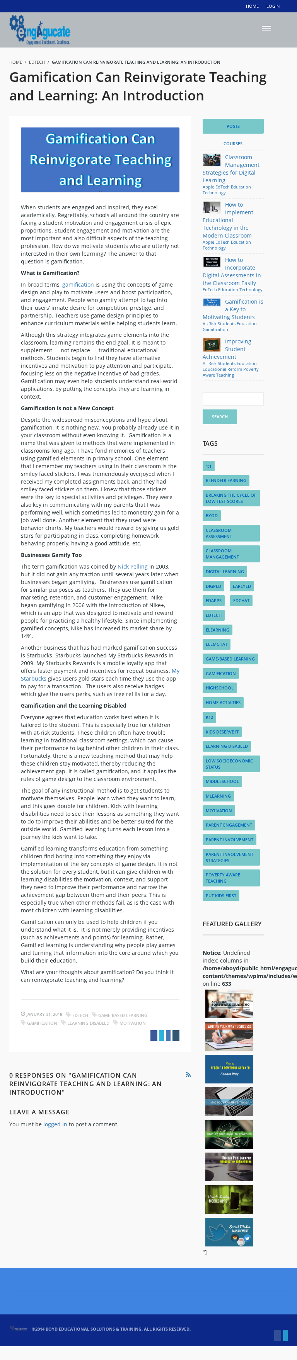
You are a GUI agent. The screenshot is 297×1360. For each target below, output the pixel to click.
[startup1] (229, 1134)
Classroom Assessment (219, 533)
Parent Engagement (229, 825)
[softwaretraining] (229, 1004)
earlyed (242, 586)
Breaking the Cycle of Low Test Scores (231, 498)
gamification (78, 284)
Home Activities (223, 702)
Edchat (241, 600)
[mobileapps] (229, 1199)
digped (213, 586)
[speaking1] (229, 1069)
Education (241, 187)
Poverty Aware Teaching (231, 372)
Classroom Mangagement (222, 554)
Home (252, 6)
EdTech (37, 62)
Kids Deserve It (222, 732)
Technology (214, 192)
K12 (209, 717)
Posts (233, 126)
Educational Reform (222, 369)
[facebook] (277, 1335)
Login (273, 6)
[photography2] (229, 1167)
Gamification (42, 1023)
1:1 (209, 466)
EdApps (214, 600)
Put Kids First (221, 895)
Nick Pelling (133, 566)
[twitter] (285, 1335)
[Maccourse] (229, 1101)
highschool (220, 688)
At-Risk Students (219, 323)
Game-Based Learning (122, 1015)
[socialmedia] (229, 1232)
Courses (233, 143)
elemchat (216, 644)
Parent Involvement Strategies (229, 857)
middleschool (222, 781)
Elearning (217, 630)
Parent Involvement (229, 839)
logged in (55, 1124)
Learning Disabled (88, 1023)
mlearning (218, 796)
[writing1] (229, 1036)
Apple (208, 187)
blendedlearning (226, 480)
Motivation (132, 1023)
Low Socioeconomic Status (229, 764)
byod (212, 515)
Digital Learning (225, 571)
